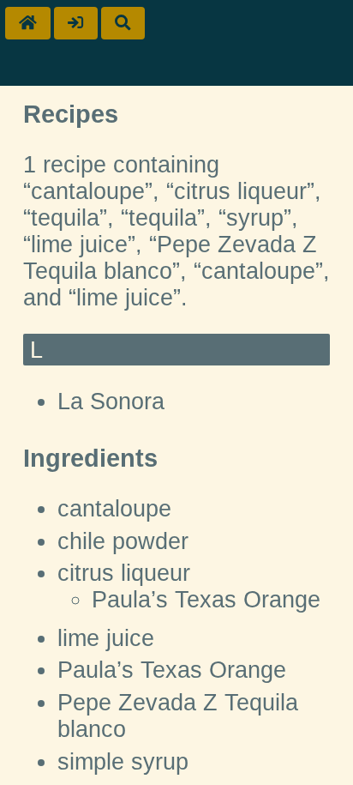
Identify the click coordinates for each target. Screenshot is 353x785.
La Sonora (111, 401)
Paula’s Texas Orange (206, 600)
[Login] (76, 23)
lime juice (105, 638)
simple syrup (122, 762)
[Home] (28, 23)
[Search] (123, 23)
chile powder (122, 541)
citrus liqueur (123, 573)
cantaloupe (114, 509)
